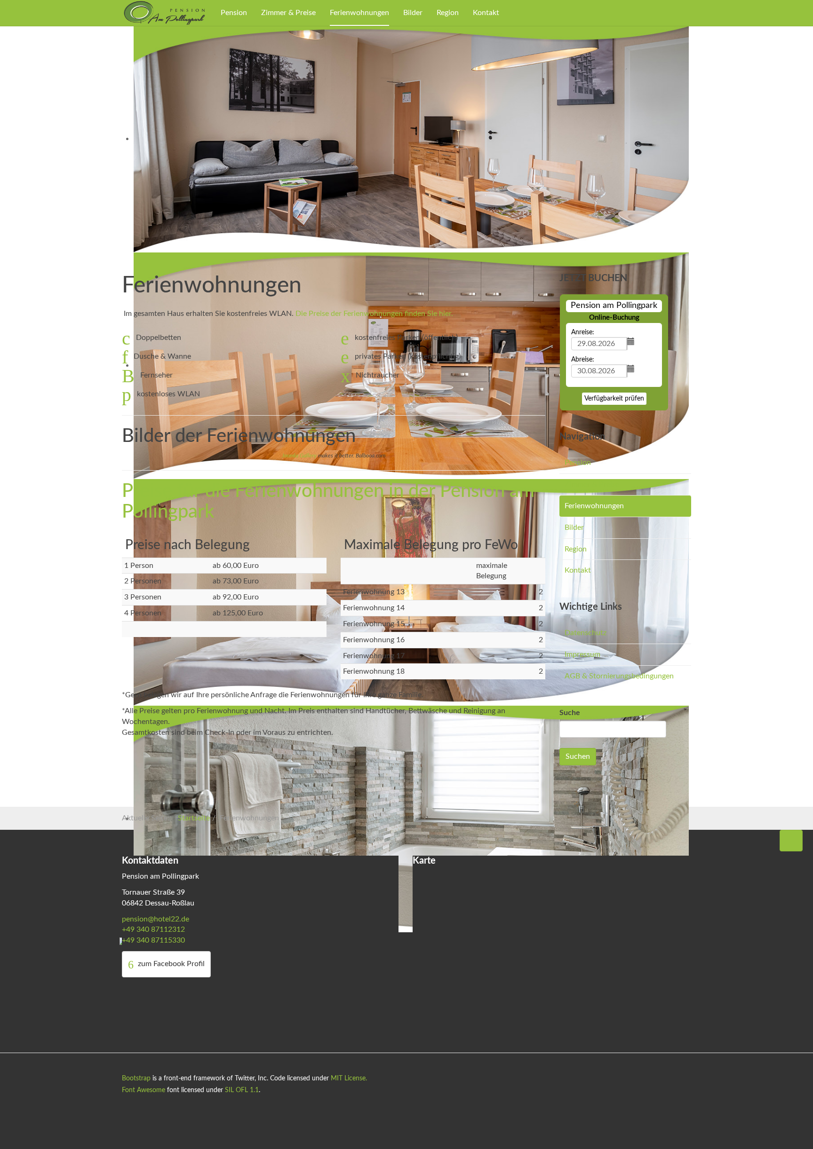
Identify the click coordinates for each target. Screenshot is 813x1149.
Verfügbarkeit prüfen (614, 398)
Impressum (582, 654)
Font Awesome (143, 1090)
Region (448, 12)
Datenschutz (585, 633)
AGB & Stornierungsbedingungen (619, 676)
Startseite (194, 818)
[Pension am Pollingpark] (164, 12)
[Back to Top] (791, 840)
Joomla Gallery (299, 455)
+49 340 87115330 (153, 940)
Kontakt (486, 12)
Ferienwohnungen (359, 12)
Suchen (578, 756)
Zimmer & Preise (288, 12)
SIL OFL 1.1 (242, 1090)
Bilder (412, 12)
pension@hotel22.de (155, 919)
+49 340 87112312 (153, 929)
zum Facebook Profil (170, 964)
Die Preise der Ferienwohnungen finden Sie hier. (374, 313)
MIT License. (349, 1078)
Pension (234, 12)
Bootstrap (136, 1078)
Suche (569, 712)
